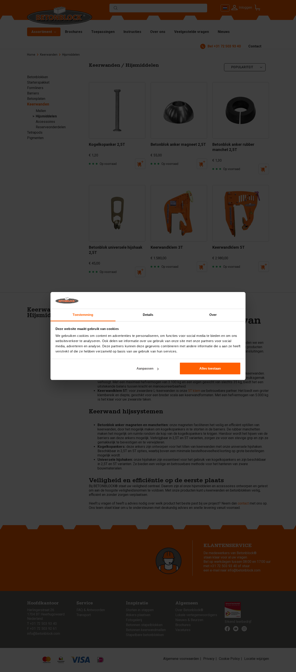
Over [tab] (213, 315)
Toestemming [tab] (83, 315)
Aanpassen (145, 368)
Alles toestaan (210, 368)
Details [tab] (148, 315)
